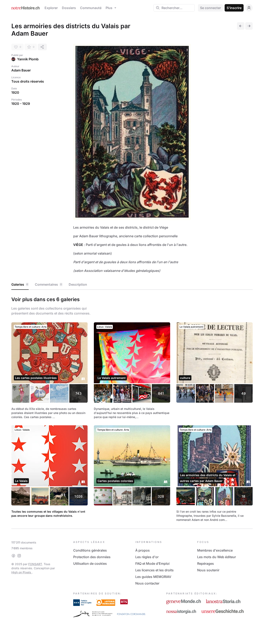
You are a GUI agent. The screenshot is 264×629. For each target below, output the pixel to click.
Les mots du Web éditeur (216, 557)
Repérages (205, 563)
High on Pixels (21, 572)
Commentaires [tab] (48, 284)
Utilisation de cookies (90, 563)
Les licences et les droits (154, 570)
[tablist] (132, 284)
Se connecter (210, 8)
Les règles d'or (147, 557)
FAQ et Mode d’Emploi (152, 563)
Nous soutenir (208, 570)
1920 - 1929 (20, 104)
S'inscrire (234, 8)
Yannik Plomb (28, 59)
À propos (142, 550)
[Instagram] (19, 556)
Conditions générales (90, 550)
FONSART (35, 564)
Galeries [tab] (19, 284)
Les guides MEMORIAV (153, 577)
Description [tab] (78, 284)
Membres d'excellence (215, 550)
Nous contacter (147, 583)
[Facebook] (13, 556)
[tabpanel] (132, 408)
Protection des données (92, 557)
